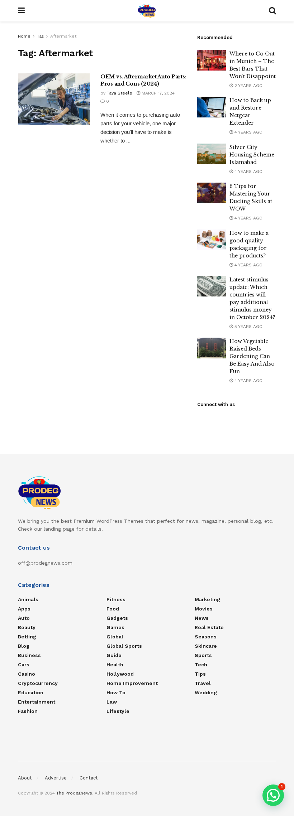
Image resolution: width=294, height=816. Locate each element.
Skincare (206, 646)
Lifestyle (117, 711)
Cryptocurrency (38, 683)
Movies (204, 609)
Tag (40, 36)
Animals (28, 599)
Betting (27, 636)
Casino (26, 674)
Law (111, 702)
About (25, 778)
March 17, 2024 (157, 93)
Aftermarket (63, 36)
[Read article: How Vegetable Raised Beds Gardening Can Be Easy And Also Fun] (211, 348)
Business (29, 655)
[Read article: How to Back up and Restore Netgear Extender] (211, 107)
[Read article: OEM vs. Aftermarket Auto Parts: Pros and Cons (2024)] (54, 99)
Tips (200, 674)
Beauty (26, 627)
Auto (24, 618)
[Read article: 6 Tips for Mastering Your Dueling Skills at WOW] (211, 193)
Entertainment (36, 702)
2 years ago (247, 85)
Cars (23, 664)
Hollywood (120, 674)
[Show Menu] (21, 10)
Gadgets (117, 618)
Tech (201, 664)
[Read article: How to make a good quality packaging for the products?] (211, 240)
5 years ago (247, 326)
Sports (203, 655)
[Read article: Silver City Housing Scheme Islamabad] (211, 154)
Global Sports (124, 646)
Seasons (206, 636)
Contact (89, 778)
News (202, 618)
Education (30, 692)
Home (24, 36)
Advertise (56, 778)
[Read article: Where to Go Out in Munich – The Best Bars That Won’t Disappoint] (211, 60)
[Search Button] (272, 10)
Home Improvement (132, 683)
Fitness (115, 599)
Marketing (207, 599)
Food (112, 609)
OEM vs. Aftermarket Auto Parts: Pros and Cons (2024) (143, 80)
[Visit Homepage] (147, 11)
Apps (24, 609)
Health (114, 664)
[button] (273, 795)
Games (115, 627)
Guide (114, 655)
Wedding (206, 692)
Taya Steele (119, 93)
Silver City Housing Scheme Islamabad (251, 154)
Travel (203, 683)
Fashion (28, 711)
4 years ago (247, 132)
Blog (23, 646)
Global (114, 636)
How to (115, 692)
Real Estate (209, 627)
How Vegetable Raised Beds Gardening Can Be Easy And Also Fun (252, 356)
